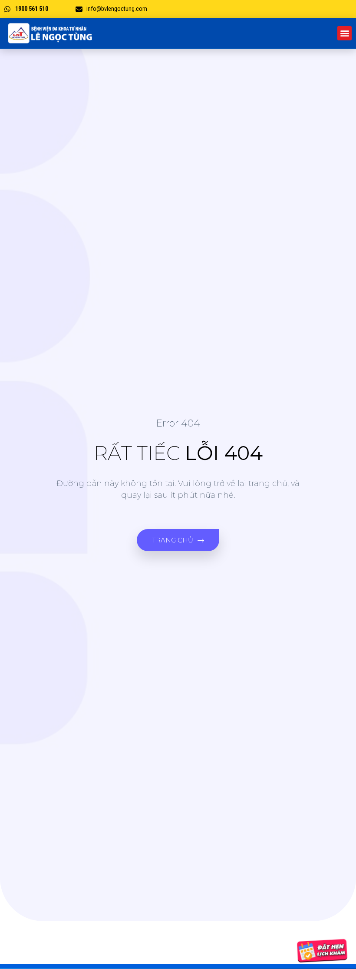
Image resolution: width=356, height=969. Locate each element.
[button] (344, 33)
